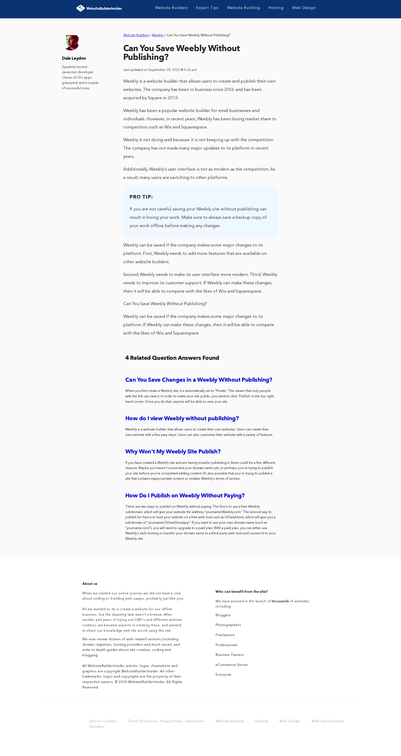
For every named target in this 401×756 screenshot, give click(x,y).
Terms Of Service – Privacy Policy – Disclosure (166, 721)
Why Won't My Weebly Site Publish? (173, 452)
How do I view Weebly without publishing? (182, 419)
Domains (96, 726)
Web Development (328, 721)
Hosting (276, 8)
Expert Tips (207, 8)
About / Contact (102, 721)
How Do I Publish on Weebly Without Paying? (185, 496)
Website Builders (171, 8)
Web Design (304, 8)
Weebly (158, 35)
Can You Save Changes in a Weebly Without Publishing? (198, 380)
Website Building (243, 8)
